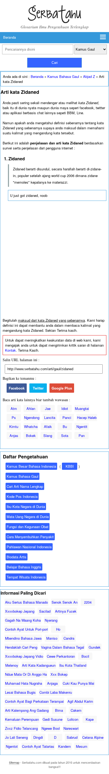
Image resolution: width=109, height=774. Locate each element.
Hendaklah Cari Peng (21, 647)
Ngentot (12, 746)
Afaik (48, 426)
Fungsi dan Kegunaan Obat (27, 526)
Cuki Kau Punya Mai (78, 683)
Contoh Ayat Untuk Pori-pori (26, 629)
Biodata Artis (16, 556)
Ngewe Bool (51, 728)
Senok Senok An (65, 602)
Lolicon (72, 719)
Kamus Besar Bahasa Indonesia (31, 466)
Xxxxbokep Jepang (19, 611)
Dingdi (38, 737)
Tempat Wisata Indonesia (26, 577)
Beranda (9, 37)
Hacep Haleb (87, 417)
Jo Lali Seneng (16, 737)
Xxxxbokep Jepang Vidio (24, 656)
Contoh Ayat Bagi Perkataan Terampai (34, 701)
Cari (55, 63)
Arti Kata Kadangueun (39, 665)
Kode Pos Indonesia (22, 496)
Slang (47, 435)
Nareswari (71, 728)
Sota (64, 435)
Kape (90, 719)
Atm (14, 408)
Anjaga (52, 683)
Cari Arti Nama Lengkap (25, 486)
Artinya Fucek (65, 611)
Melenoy (11, 665)
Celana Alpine (92, 737)
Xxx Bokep (59, 674)
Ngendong (31, 417)
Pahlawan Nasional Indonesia (29, 546)
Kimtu (13, 426)
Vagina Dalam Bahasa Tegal (62, 647)
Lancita (49, 417)
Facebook (17, 388)
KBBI (70, 466)
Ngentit (81, 426)
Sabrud (72, 737)
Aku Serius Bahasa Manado (26, 602)
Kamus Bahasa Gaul (63, 76)
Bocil (85, 656)
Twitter (38, 388)
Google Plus (62, 388)
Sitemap (14, 762)
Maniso (51, 638)
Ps (14, 417)
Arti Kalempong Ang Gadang (27, 710)
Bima (59, 710)
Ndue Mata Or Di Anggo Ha (26, 674)
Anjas (14, 435)
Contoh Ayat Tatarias (38, 746)
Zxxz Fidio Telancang (21, 728)
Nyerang (51, 620)
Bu (65, 426)
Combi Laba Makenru (55, 692)
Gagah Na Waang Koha (23, 620)
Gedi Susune (52, 719)
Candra (68, 638)
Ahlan (30, 408)
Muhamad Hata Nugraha (23, 683)
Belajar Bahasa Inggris (24, 566)
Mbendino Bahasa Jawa (23, 638)
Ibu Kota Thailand (72, 665)
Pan (82, 435)
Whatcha (31, 426)
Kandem (64, 746)
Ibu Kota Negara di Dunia (26, 506)
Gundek (95, 647)
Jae (48, 408)
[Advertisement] (54, 260)
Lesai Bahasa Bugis (20, 692)
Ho (58, 629)
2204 (88, 602)
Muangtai (82, 408)
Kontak (10, 350)
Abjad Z (89, 76)
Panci (66, 417)
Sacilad (45, 611)
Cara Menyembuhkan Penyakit (30, 536)
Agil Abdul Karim (80, 701)
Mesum (81, 746)
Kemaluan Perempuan (22, 719)
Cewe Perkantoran (61, 656)
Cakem (76, 710)
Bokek (31, 435)
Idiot (64, 408)
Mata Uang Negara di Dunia (28, 516)
